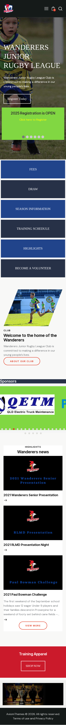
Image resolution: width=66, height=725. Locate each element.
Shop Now (33, 665)
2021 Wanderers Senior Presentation (31, 495)
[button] (46, 8)
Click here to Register (33, 120)
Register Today (17, 98)
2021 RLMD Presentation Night (26, 545)
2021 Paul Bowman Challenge (25, 594)
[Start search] (60, 8)
